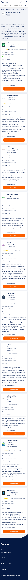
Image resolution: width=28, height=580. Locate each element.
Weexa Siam (18, 9)
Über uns (3, 557)
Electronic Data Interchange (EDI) (11, 9)
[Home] (1, 9)
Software (3, 560)
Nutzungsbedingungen (6, 552)
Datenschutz (4, 547)
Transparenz (3, 549)
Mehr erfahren (14, 89)
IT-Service (4, 9)
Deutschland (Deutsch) (12, 575)
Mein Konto (3, 566)
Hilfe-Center (3, 569)
